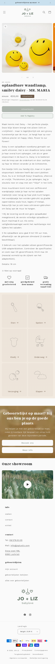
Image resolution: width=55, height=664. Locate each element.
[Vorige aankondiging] (5, 3)
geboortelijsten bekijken (16, 575)
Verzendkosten (24, 99)
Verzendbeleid (37, 654)
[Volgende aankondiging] (50, 3)
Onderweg (39, 357)
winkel (8, 525)
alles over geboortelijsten (17, 580)
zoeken (8, 514)
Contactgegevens (41, 650)
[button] (4, 12)
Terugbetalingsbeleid (22, 654)
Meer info (28, 450)
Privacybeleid (27, 650)
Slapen (39, 391)
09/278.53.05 (15, 540)
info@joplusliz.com (20, 545)
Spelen (39, 323)
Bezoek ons (27, 443)
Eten (13, 323)
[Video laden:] (27, 484)
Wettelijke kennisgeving (39, 658)
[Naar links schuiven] (22, 77)
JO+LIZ (16, 650)
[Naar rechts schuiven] (33, 77)
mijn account (11, 569)
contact (8, 520)
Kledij (13, 357)
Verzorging (13, 391)
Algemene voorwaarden (18, 658)
